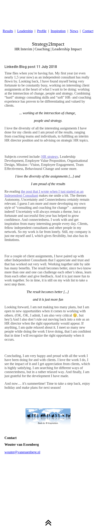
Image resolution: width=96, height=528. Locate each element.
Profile (41, 31)
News (74, 31)
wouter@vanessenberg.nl (22, 452)
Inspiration (58, 31)
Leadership (25, 31)
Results (8, 31)
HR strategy (49, 156)
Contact (87, 31)
